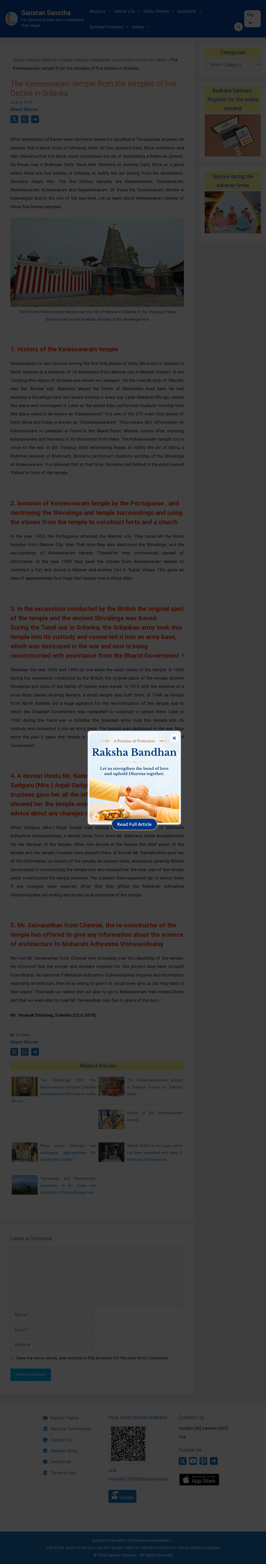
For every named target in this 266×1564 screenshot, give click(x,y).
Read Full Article (134, 824)
